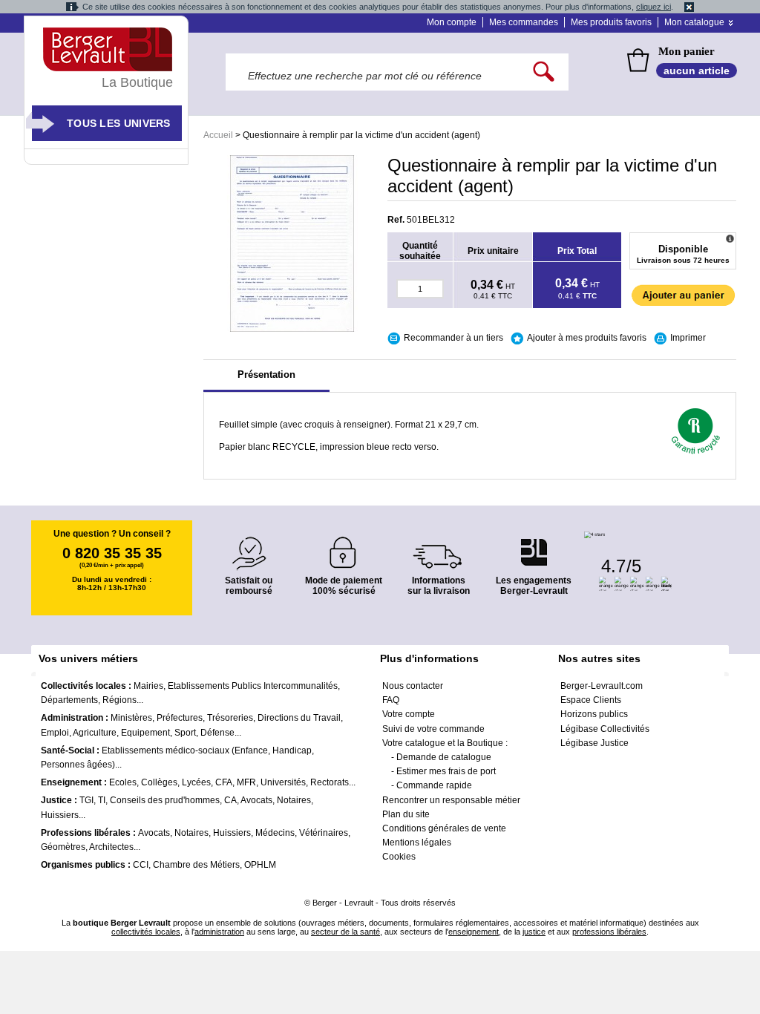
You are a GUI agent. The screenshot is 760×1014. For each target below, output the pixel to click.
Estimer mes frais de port (446, 771)
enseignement (473, 931)
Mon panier (686, 51)
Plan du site (406, 814)
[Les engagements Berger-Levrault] (533, 544)
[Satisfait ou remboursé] (248, 544)
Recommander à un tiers (453, 338)
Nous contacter (412, 686)
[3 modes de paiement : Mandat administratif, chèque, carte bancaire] (343, 547)
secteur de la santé (345, 931)
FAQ (390, 700)
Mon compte (451, 22)
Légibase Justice (594, 743)
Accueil (218, 135)
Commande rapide (434, 785)
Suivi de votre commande (433, 729)
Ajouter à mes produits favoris (586, 338)
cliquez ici (653, 6)
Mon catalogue (694, 22)
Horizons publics (594, 714)
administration (219, 931)
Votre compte (408, 714)
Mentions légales (416, 842)
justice (534, 931)
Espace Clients (590, 700)
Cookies (399, 856)
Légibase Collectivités (604, 729)
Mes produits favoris (611, 22)
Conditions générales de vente (444, 828)
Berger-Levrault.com (601, 686)
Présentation (266, 374)
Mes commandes (523, 22)
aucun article (697, 70)
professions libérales (609, 931)
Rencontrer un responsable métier (451, 800)
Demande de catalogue (443, 757)
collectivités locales (145, 931)
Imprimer (688, 338)
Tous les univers (119, 123)
